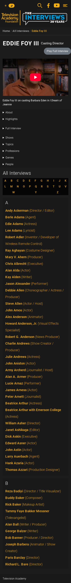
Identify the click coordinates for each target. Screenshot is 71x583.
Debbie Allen (34, 293)
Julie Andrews (22, 357)
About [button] (9, 112)
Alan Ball (25, 524)
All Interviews (21, 31)
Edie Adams (21, 224)
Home (6, 31)
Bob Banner (29, 538)
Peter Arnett (23, 397)
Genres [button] (9, 157)
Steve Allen (24, 304)
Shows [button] (9, 137)
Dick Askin (21, 436)
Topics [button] (9, 144)
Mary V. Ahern (24, 257)
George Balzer (21, 531)
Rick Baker (24, 504)
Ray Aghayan (29, 250)
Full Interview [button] (13, 128)
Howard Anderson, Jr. (32, 326)
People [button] (9, 164)
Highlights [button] (11, 119)
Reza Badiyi (33, 491)
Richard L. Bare (24, 564)
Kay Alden (18, 277)
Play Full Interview (57, 51)
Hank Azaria (19, 463)
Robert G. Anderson (32, 337)
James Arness (21, 390)
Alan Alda (17, 270)
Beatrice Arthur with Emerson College (33, 413)
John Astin (18, 450)
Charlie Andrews (29, 346)
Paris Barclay (22, 558)
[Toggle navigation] (65, 5)
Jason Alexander (26, 284)
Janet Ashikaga (22, 430)
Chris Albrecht (24, 264)
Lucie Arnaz (23, 383)
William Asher (22, 423)
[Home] (35, 19)
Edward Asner (21, 443)
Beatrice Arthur (23, 403)
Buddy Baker (23, 498)
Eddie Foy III (39, 31)
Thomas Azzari (32, 470)
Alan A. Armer (23, 377)
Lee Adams (20, 230)
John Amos (19, 310)
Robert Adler (32, 240)
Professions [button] (12, 151)
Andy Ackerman (29, 210)
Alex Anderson (24, 317)
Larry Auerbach (22, 456)
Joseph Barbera (30, 547)
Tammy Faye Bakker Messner (27, 514)
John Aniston (20, 363)
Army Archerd (29, 370)
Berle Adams (20, 217)
